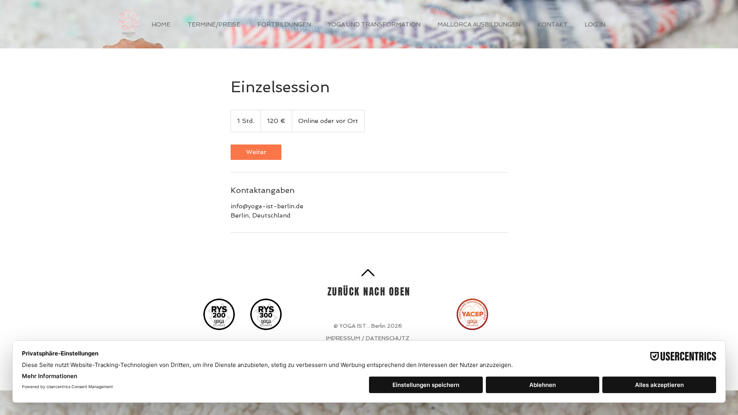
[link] (256, 152)
